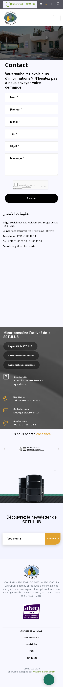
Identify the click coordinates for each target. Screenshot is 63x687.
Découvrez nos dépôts (26, 400)
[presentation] (4, 450)
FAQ (32, 651)
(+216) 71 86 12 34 (24, 424)
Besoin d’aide (29, 381)
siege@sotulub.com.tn (23, 246)
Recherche (59, 4)
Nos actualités (32, 637)
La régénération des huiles (21, 355)
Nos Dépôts (31, 644)
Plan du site (31, 657)
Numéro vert (23, 4)
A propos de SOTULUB (31, 630)
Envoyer (31, 198)
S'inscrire (51, 538)
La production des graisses (21, 364)
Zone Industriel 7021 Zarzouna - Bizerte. (32, 231)
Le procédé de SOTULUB (20, 346)
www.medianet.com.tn (44, 671)
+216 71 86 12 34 (26, 236)
